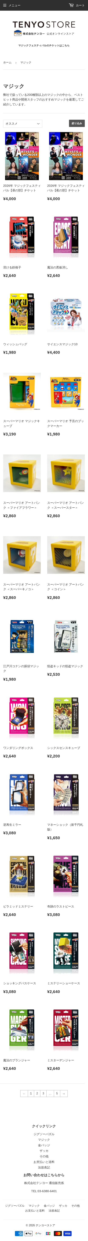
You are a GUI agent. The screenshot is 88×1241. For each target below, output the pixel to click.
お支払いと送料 (44, 1162)
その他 (44, 1156)
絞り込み (77, 123)
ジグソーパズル (44, 1134)
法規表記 (44, 1167)
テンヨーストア (45, 1225)
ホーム (7, 62)
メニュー (15, 5)
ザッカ (44, 1150)
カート (80, 5)
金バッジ (44, 1145)
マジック (44, 1139)
